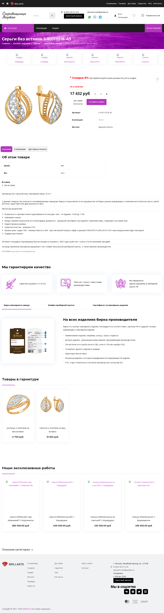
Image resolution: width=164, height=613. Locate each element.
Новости (31, 586)
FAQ (149, 3)
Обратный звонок (74, 16)
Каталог (85, 568)
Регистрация (123, 17)
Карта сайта (87, 563)
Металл (30, 577)
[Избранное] (134, 15)
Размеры (31, 581)
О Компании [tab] (19, 149)
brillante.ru (26, 609)
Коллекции (42, 28)
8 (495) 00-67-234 (71, 12)
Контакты (157, 3)
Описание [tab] (6, 149)
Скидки (55, 28)
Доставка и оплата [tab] (38, 149)
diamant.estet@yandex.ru (97, 12)
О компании (111, 3)
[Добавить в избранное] (157, 79)
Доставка (132, 3)
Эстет (101, 120)
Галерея (122, 3)
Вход (120, 14)
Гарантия (142, 3)
